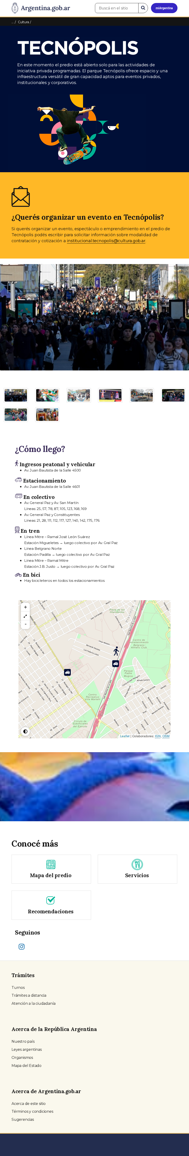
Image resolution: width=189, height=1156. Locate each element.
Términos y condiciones (32, 1111)
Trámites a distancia (29, 995)
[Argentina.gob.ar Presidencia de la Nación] (41, 8)
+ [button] (25, 607)
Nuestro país (23, 1041)
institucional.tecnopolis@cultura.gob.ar (106, 240)
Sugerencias (23, 1119)
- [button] (25, 624)
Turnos (18, 987)
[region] (25, 616)
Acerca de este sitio (29, 1103)
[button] (14, 312)
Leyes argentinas (27, 1049)
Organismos (22, 1057)
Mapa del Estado (26, 1065)
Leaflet (125, 736)
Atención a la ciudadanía (34, 1003)
